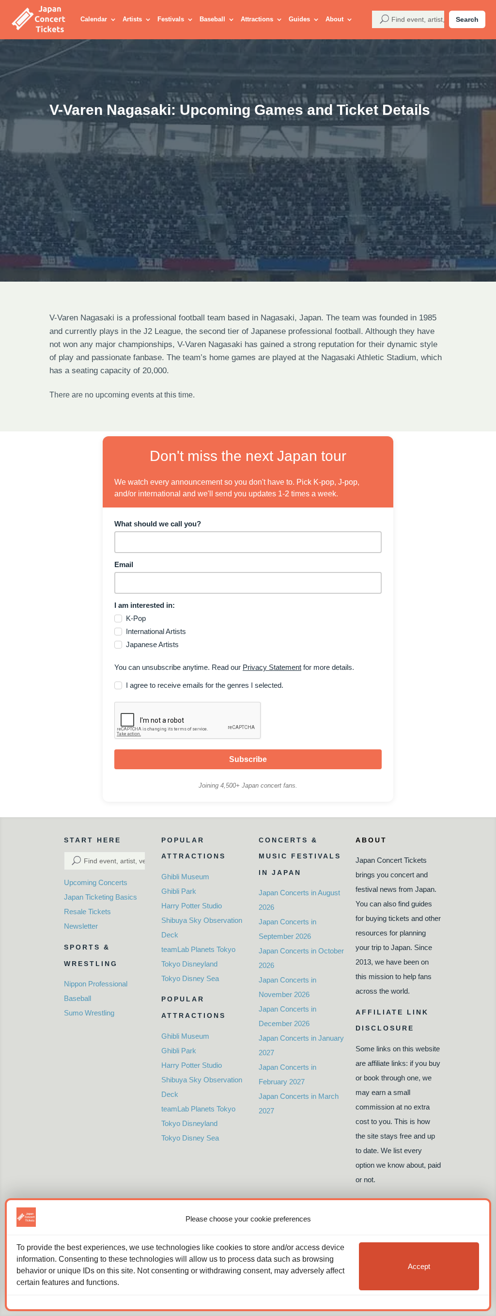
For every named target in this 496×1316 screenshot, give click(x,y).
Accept (419, 1266)
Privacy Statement (272, 667)
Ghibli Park (178, 891)
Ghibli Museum (185, 876)
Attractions (257, 19)
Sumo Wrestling (89, 1013)
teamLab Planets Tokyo (198, 949)
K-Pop (136, 618)
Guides (299, 19)
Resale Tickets (87, 911)
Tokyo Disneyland (189, 964)
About (334, 19)
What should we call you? (157, 524)
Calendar (93, 19)
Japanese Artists (152, 644)
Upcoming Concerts (95, 882)
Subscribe (248, 759)
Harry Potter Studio (191, 906)
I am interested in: (144, 605)
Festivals (170, 19)
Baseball (212, 19)
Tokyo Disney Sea (190, 978)
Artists (132, 19)
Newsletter (81, 926)
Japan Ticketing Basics (100, 897)
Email (123, 564)
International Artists (156, 631)
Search (467, 19)
